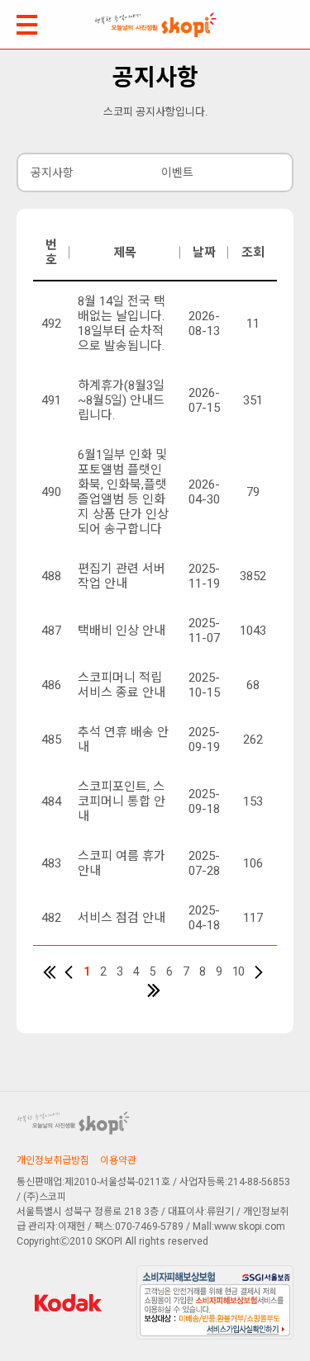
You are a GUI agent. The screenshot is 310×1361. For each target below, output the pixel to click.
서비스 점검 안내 (121, 917)
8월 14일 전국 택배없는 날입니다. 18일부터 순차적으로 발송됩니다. (121, 323)
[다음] (258, 972)
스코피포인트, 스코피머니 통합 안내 (121, 801)
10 (238, 971)
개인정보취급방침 (53, 1160)
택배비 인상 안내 (121, 630)
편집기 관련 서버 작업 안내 (121, 576)
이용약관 (118, 1160)
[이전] (68, 972)
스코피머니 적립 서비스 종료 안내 (121, 685)
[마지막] (153, 990)
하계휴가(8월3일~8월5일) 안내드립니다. (121, 400)
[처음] (49, 972)
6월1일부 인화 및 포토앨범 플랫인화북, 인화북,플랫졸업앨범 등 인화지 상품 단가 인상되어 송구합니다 (123, 491)
